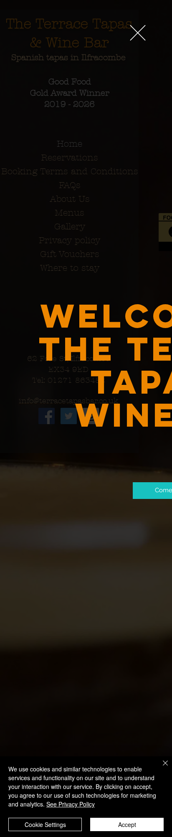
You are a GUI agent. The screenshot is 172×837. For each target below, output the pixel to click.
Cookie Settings (45, 824)
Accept (127, 824)
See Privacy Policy (70, 804)
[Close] (160, 768)
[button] (138, 33)
